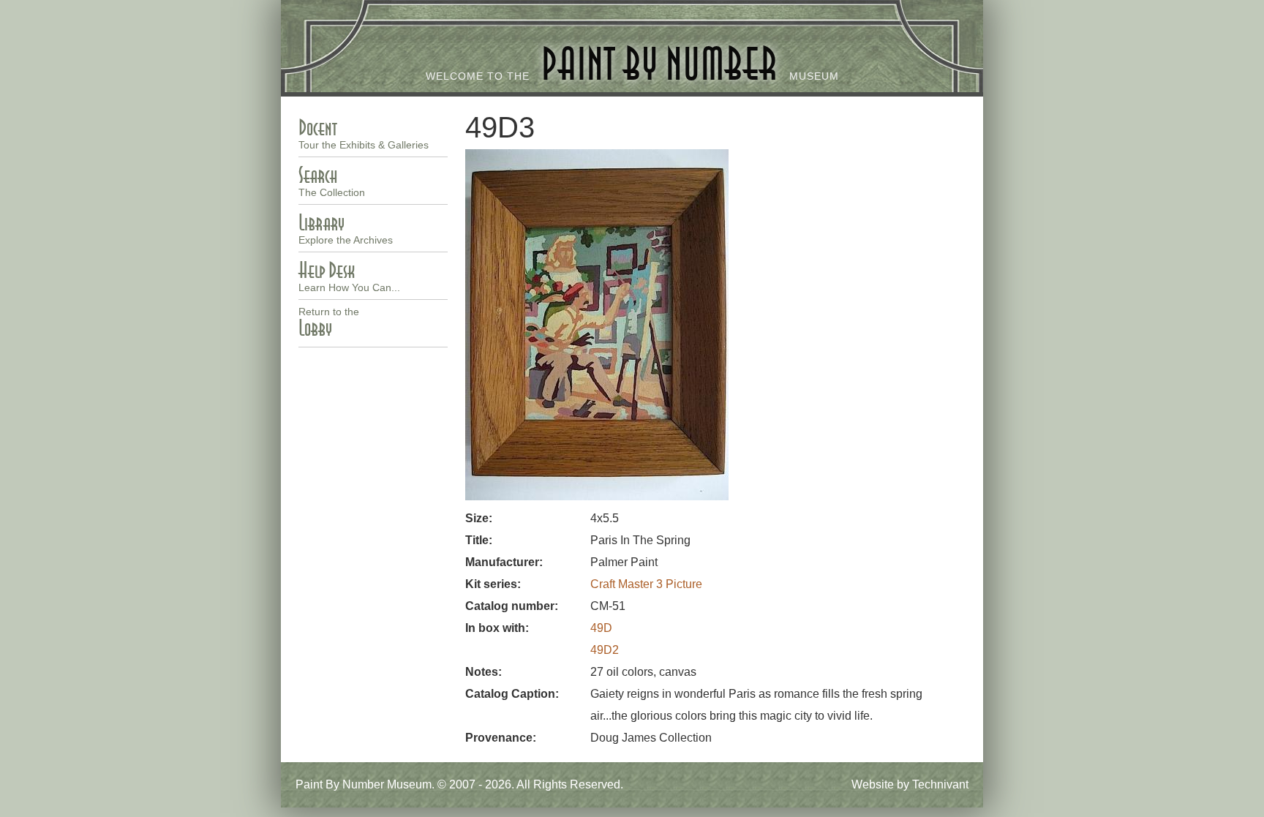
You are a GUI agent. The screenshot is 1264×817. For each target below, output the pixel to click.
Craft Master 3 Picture (646, 584)
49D (601, 628)
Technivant (940, 784)
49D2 (604, 650)
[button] (597, 496)
